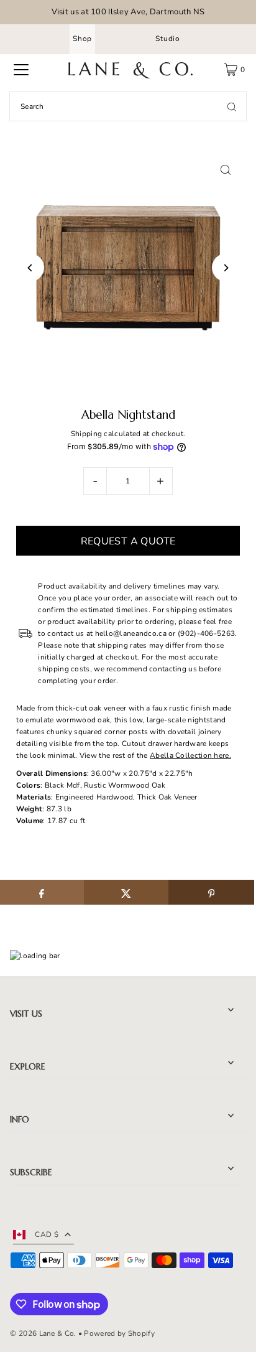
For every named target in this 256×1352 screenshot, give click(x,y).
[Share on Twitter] (126, 892)
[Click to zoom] (226, 170)
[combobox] (128, 106)
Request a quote (128, 541)
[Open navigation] (21, 69)
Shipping (86, 434)
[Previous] (30, 268)
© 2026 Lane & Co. (43, 1333)
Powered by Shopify (119, 1333)
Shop (82, 39)
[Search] (232, 106)
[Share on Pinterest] (211, 892)
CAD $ (46, 1234)
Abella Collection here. (190, 755)
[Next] (226, 268)
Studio (167, 39)
